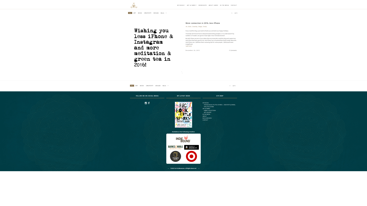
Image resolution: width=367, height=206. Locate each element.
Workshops (203, 5)
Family (205, 26)
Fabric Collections (210, 110)
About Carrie (213, 5)
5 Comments (233, 50)
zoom (158, 46)
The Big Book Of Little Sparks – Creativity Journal (219, 105)
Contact (234, 5)
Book (140, 13)
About (205, 116)
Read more (152, 46)
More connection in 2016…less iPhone (203, 23)
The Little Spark (209, 106)
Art (134, 13)
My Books (180, 5)
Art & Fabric (191, 5)
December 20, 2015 (193, 50)
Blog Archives (207, 118)
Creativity (147, 13)
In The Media (224, 5)
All (130, 13)
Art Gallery (207, 112)
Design (156, 13)
